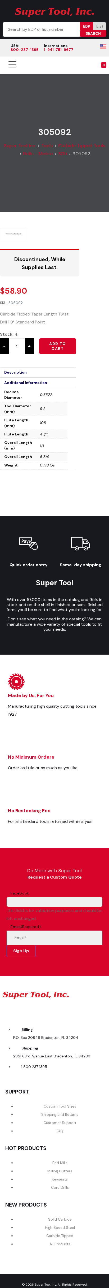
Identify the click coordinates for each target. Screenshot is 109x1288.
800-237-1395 (25, 49)
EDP (86, 26)
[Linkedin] (81, 1011)
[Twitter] (45, 1011)
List (99, 26)
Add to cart (57, 346)
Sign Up (21, 951)
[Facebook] (9, 1011)
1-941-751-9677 (58, 49)
